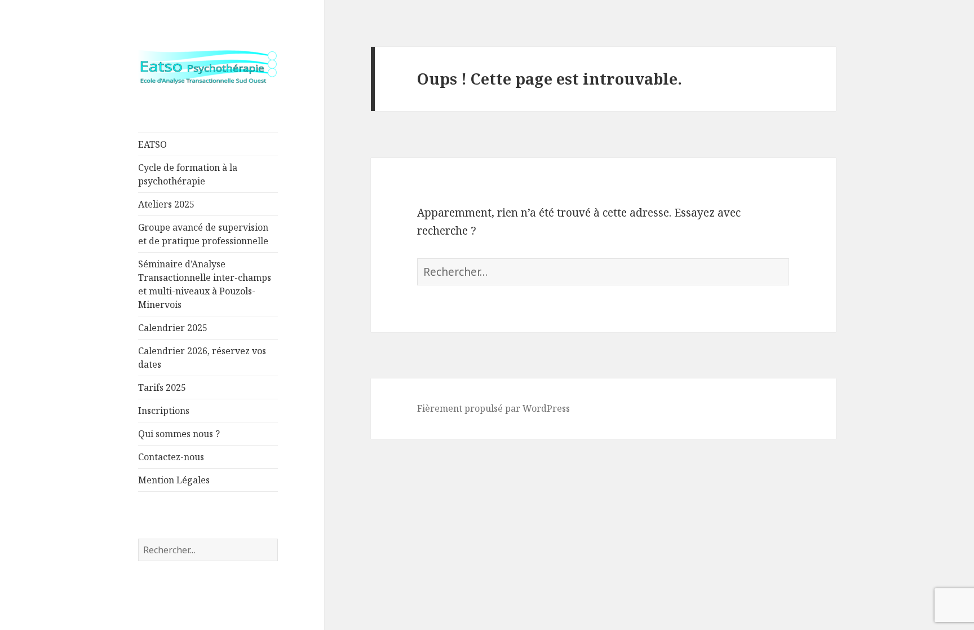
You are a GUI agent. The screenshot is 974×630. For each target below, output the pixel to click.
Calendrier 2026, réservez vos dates (202, 358)
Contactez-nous (171, 457)
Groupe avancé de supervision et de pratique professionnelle (203, 234)
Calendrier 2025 (172, 327)
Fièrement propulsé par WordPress (493, 408)
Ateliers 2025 (166, 204)
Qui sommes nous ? (179, 434)
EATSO (152, 144)
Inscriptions (163, 410)
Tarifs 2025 (162, 387)
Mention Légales (174, 480)
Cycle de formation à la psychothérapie (187, 174)
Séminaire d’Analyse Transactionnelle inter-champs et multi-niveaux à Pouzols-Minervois (204, 284)
